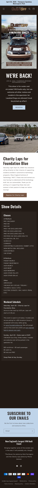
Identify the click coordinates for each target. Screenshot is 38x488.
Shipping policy (19, 483)
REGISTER (19, 107)
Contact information (30, 483)
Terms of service (8, 483)
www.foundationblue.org (14, 325)
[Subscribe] (32, 431)
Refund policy (23, 481)
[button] (4, 9)
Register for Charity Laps (15, 195)
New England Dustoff (12, 481)
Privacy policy (32, 481)
